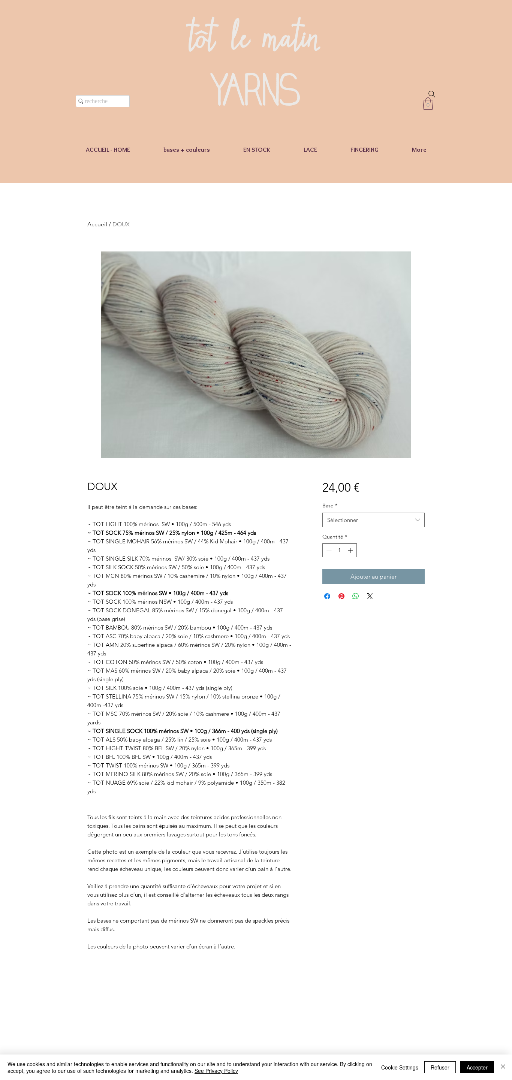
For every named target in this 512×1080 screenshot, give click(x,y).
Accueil (97, 224)
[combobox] (373, 520)
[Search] (432, 94)
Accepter (477, 1067)
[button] (428, 103)
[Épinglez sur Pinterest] (341, 596)
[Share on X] (369, 596)
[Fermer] (503, 1067)
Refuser (440, 1067)
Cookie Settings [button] (399, 1067)
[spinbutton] (339, 550)
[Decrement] (328, 550)
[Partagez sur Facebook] (327, 596)
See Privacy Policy (216, 1070)
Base (329, 505)
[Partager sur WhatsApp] (355, 596)
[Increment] (351, 550)
